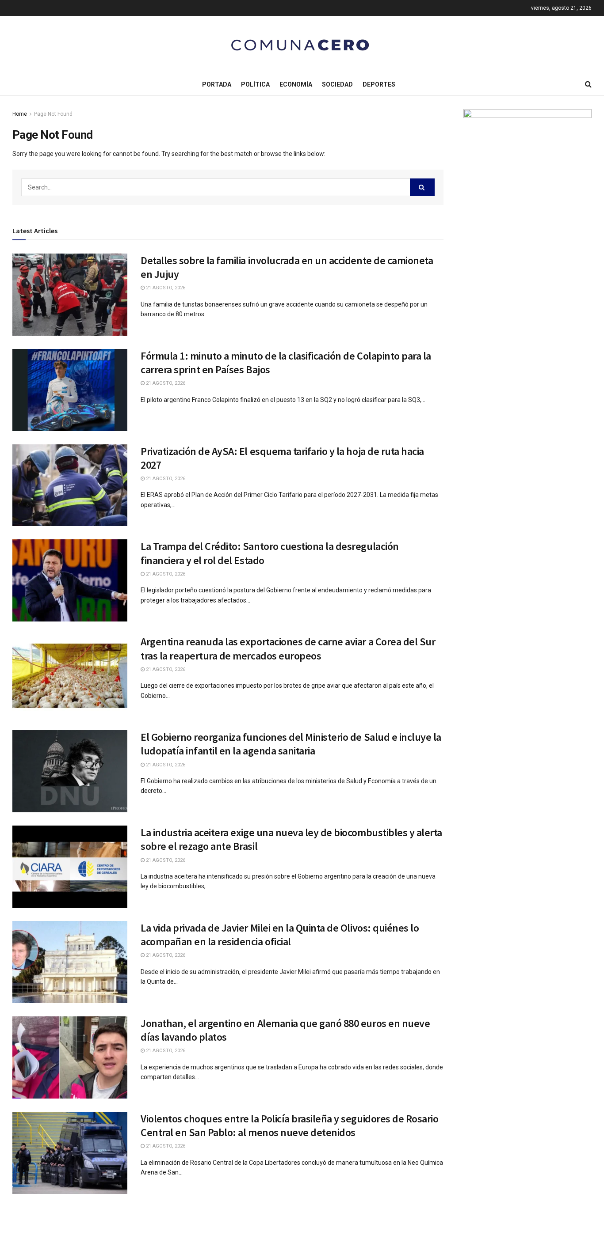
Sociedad (337, 84)
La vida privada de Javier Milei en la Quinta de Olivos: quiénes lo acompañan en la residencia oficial (280, 934)
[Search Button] (422, 187)
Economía (295, 84)
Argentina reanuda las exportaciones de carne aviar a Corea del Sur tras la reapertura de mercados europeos (288, 648)
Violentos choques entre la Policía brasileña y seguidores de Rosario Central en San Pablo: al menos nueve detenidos (289, 1125)
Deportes (379, 84)
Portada (216, 84)
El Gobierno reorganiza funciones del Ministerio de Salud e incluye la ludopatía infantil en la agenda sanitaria (291, 744)
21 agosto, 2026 (165, 288)
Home (19, 114)
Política (255, 84)
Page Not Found (53, 114)
